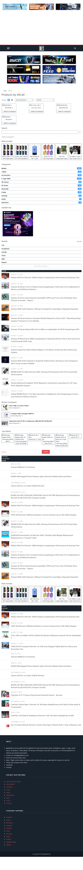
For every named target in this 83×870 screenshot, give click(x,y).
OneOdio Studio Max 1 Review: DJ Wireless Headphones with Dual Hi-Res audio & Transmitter (45, 705)
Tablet (41, 172)
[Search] (75, 48)
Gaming (41, 196)
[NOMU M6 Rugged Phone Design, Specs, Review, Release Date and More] (5, 475)
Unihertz (9, 828)
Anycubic (9, 834)
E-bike (41, 192)
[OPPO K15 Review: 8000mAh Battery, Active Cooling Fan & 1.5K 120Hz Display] (5, 513)
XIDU (3, 259)
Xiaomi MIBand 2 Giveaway (23, 467)
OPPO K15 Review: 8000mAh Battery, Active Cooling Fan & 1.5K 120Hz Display (44, 515)
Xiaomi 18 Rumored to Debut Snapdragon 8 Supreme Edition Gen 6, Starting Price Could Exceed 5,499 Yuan (45, 340)
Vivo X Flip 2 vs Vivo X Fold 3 (19, 406)
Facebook (9, 765)
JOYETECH (41, 202)
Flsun (8, 831)
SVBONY (9, 817)
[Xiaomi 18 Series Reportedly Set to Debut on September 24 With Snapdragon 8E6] (5, 328)
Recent (4, 606)
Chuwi (8, 820)
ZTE (3, 245)
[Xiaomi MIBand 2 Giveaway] (5, 466)
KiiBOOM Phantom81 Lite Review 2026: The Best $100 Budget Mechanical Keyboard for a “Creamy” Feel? (42, 536)
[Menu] (8, 48)
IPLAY (8, 801)
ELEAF (41, 199)
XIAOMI (4, 271)
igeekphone (47, 854)
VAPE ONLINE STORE (13, 782)
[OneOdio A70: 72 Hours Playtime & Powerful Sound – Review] (5, 694)
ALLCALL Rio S (36, 108)
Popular (4, 457)
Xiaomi (4, 262)
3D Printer (41, 182)
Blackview (9, 823)
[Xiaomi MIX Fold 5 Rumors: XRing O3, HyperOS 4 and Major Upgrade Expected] (5, 308)
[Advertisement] (41, 28)
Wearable (41, 189)
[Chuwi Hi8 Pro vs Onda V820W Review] (5, 484)
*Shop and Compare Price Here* (17, 763)
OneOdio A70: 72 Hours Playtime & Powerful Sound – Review (36, 695)
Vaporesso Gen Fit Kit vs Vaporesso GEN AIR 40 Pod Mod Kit (30, 421)
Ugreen (8, 845)
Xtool (3, 255)
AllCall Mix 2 (9, 108)
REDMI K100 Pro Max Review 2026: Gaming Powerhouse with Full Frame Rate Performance (44, 373)
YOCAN (4, 252)
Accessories (41, 175)
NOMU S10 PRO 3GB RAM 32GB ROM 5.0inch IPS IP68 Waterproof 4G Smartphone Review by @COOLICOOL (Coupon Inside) (45, 496)
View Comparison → (15, 408)
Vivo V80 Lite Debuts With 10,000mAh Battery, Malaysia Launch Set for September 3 (46, 636)
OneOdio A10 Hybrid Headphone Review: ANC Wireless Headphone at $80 (42, 715)
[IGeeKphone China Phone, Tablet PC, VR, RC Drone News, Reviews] (41, 48)
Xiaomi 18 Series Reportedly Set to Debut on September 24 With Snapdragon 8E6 (45, 329)
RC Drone (41, 185)
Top (3, 610)
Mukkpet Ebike (11, 842)
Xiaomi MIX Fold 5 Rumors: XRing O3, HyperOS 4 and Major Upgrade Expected (44, 309)
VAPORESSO (10, 784)
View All (79, 241)
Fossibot (9, 826)
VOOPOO (9, 787)
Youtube (9, 767)
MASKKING (10, 795)
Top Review (5, 459)
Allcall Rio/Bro (63, 108)
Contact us (9, 755)
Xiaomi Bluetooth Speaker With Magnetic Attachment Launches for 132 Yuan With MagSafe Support (44, 384)
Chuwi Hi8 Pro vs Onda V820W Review (27, 486)
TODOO (9, 803)
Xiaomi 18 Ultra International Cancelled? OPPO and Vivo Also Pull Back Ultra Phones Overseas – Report (44, 299)
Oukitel (8, 839)
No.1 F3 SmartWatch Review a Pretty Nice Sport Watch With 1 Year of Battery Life (46, 725)
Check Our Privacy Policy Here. (16, 758)
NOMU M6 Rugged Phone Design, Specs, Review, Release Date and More (41, 476)
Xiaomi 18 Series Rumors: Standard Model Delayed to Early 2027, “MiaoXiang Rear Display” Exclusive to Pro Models (46, 319)
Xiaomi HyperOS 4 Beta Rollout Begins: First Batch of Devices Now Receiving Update (44, 351)
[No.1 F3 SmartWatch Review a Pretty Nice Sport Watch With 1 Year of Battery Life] (5, 723)
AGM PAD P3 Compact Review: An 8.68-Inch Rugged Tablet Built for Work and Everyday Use (44, 647)
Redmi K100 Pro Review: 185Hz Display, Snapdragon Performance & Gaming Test (45, 277)
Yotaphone (5, 249)
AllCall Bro (9, 119)
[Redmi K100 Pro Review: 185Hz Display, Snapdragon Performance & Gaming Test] (5, 276)
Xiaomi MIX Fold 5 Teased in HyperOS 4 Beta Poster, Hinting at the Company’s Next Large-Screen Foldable (44, 362)
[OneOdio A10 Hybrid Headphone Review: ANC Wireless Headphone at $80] (5, 714)
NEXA (8, 792)
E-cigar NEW (41, 179)
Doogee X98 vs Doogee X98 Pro (22, 414)
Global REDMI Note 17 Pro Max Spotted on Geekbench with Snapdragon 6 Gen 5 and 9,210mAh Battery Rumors (44, 395)
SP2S (8, 798)
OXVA (8, 790)
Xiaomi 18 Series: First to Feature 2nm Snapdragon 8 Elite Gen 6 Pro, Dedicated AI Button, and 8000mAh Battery (45, 288)
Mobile (41, 168)
